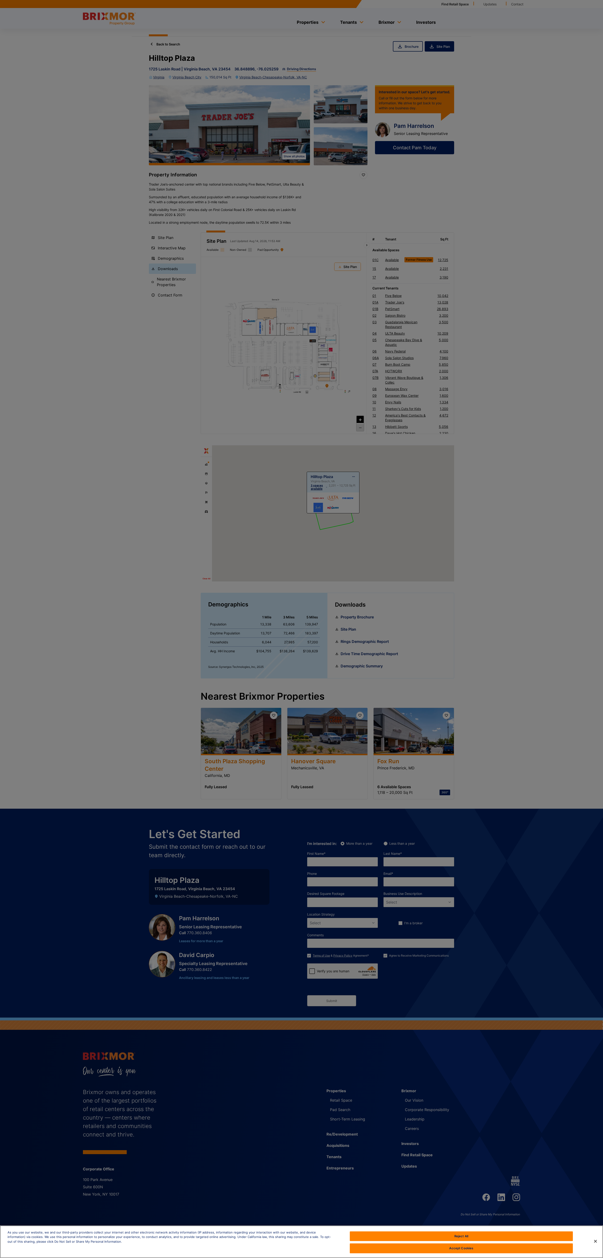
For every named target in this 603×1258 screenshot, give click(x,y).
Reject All (461, 1236)
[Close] (595, 1241)
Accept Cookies (461, 1248)
